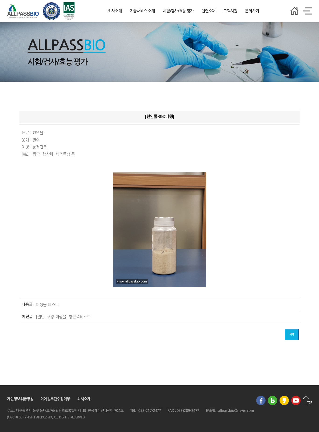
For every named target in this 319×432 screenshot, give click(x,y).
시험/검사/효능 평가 (178, 11)
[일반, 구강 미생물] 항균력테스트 (63, 317)
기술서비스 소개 (142, 11)
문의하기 (252, 11)
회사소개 (115, 11)
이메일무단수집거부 (55, 399)
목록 (292, 334)
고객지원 (230, 11)
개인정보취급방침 (20, 399)
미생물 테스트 (47, 305)
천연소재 (208, 11)
